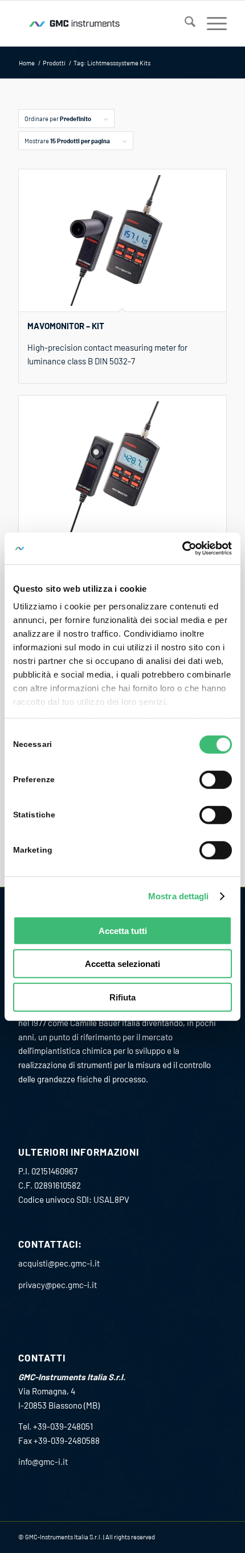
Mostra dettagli (178, 896)
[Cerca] (184, 23)
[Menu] (211, 23)
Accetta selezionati (122, 964)
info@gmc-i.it (43, 1461)
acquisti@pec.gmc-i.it (59, 1263)
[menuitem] (184, 23)
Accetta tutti (123, 930)
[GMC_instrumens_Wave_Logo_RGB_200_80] (101, 23)
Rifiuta (122, 997)
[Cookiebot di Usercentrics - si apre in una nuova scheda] (182, 548)
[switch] (215, 779)
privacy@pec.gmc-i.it (57, 1285)
